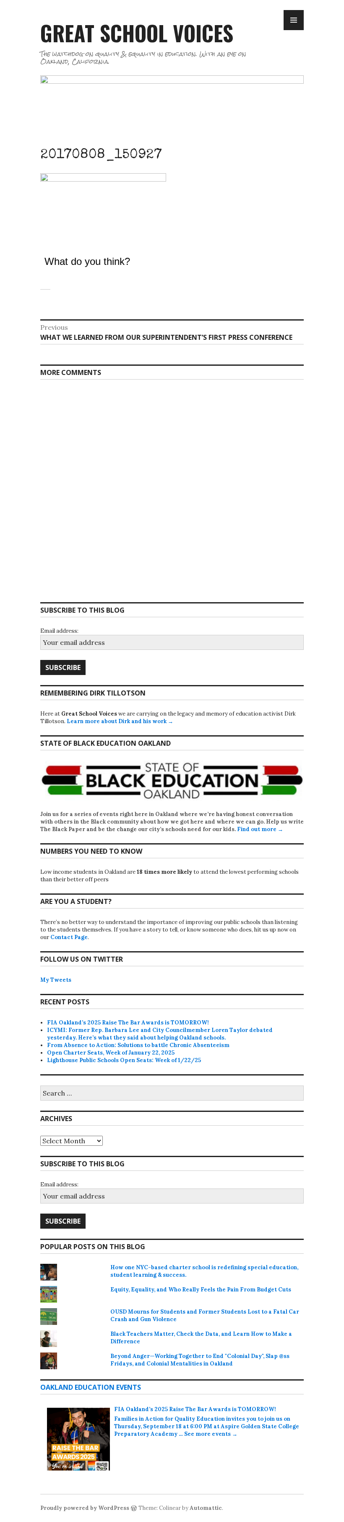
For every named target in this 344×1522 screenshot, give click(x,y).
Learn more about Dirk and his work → (120, 721)
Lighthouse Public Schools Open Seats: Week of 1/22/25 (124, 1060)
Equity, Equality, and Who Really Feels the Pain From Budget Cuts (200, 1289)
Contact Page (69, 937)
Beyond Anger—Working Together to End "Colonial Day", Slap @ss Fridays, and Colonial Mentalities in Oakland (199, 1360)
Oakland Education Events (90, 1387)
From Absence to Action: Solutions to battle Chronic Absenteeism (138, 1045)
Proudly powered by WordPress (84, 1508)
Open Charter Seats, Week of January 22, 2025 (111, 1052)
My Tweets (55, 979)
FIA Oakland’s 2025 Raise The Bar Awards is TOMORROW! (128, 1022)
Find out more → (260, 829)
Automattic (206, 1508)
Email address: (59, 630)
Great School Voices (136, 32)
